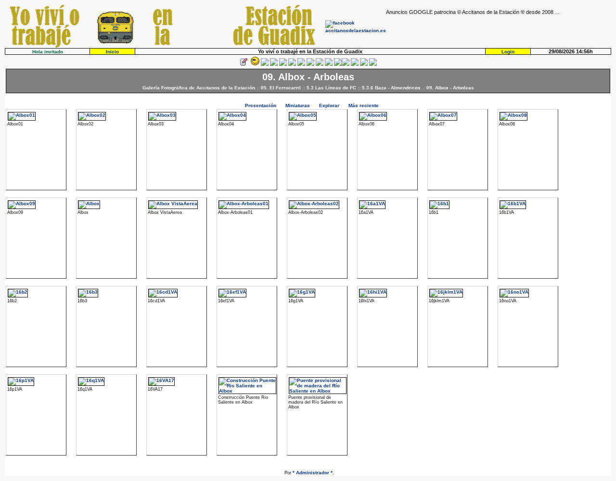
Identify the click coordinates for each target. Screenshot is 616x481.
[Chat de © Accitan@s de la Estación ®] (345, 64)
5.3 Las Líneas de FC (331, 87)
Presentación (260, 105)
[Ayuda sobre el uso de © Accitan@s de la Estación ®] (338, 64)
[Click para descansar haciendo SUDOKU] (292, 64)
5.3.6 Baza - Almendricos (391, 87)
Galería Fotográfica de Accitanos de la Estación (198, 87)
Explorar (329, 105)
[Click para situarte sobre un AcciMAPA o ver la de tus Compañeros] (283, 64)
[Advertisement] (498, 29)
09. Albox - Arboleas (450, 87)
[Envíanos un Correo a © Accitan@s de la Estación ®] (355, 64)
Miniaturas (297, 105)
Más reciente (363, 105)
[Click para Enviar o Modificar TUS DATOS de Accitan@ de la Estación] (243, 64)
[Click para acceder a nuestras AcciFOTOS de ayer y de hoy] (254, 64)
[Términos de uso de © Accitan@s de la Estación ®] (364, 64)
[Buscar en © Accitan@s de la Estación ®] (310, 64)
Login (507, 51)
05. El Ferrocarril (281, 87)
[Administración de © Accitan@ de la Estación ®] (373, 64)
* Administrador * (313, 472)
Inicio (112, 51)
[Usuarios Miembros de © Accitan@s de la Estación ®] (329, 64)
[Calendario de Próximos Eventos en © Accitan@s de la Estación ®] (319, 64)
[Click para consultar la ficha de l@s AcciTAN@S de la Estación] (274, 64)
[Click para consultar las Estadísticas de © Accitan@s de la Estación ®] (301, 64)
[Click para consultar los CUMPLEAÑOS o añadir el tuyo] (265, 64)
